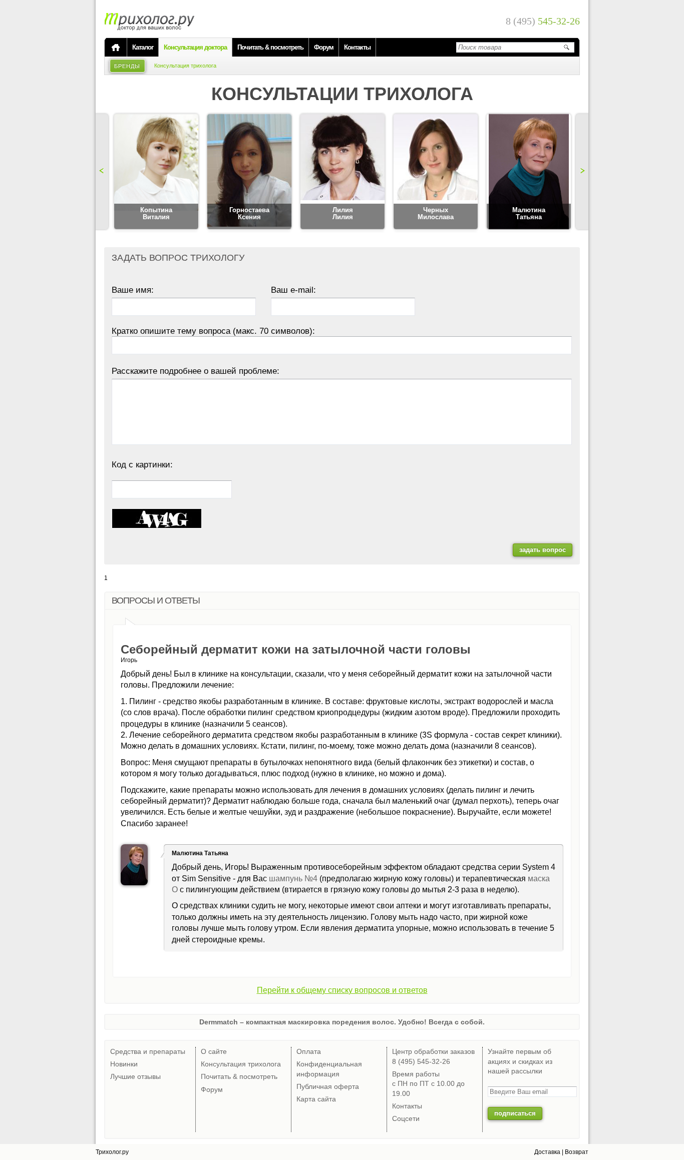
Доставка (547, 1151)
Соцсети (406, 1118)
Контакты (357, 47)
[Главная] (116, 47)
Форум (323, 47)
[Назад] (103, 171)
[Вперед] (580, 171)
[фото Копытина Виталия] (156, 172)
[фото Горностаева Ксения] (249, 172)
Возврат (576, 1151)
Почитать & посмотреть (270, 47)
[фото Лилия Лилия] (342, 172)
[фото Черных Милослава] (436, 172)
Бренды (127, 66)
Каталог (142, 47)
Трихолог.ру (112, 1151)
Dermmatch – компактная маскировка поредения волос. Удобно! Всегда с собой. (342, 1022)
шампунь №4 (293, 878)
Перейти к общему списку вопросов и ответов (342, 990)
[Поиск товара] (566, 47)
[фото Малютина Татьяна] (529, 172)
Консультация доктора (195, 47)
